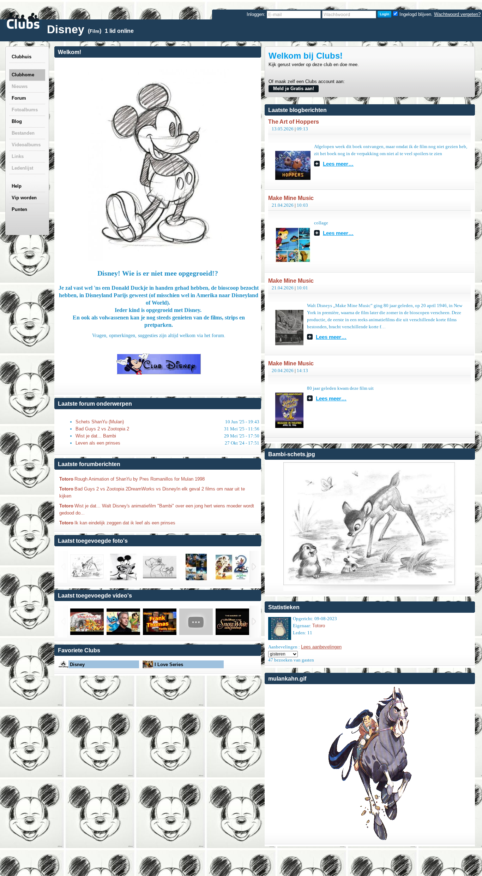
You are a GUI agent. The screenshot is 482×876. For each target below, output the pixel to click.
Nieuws (20, 86)
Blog (17, 121)
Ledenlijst (22, 168)
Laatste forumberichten (89, 464)
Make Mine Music (291, 198)
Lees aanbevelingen (321, 646)
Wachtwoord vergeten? (457, 14)
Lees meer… (338, 163)
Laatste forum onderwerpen (95, 404)
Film (95, 31)
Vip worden (24, 197)
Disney (77, 664)
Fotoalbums (25, 109)
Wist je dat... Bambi (96, 436)
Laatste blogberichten (297, 110)
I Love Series (169, 664)
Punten (19, 209)
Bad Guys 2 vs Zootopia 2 (102, 428)
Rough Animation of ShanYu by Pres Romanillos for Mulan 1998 (139, 479)
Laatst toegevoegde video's (95, 596)
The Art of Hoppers (293, 122)
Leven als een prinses (98, 443)
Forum (19, 98)
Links (18, 156)
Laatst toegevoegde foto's (93, 541)
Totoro (66, 479)
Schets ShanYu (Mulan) (100, 421)
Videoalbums (26, 144)
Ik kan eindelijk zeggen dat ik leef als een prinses (124, 522)
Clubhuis (21, 56)
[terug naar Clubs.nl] (23, 20)
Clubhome (23, 74)
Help (17, 186)
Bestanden (23, 133)
